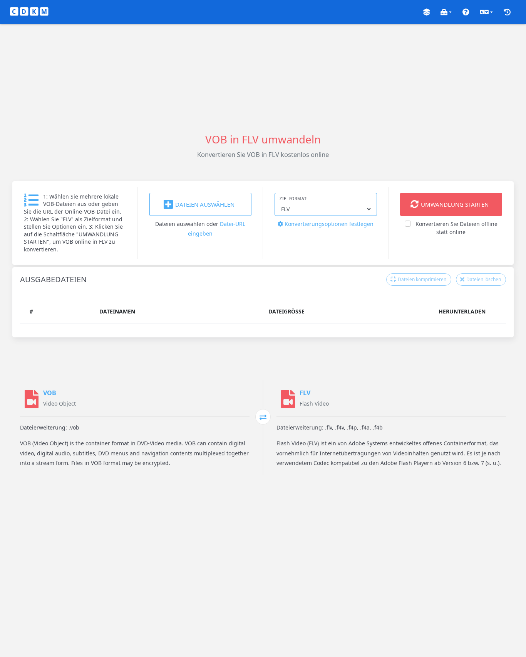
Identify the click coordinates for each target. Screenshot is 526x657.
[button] (426, 12)
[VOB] (31, 399)
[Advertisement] (263, 78)
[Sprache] (486, 12)
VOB (49, 393)
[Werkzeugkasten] (446, 12)
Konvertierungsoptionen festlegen (328, 223)
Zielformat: (294, 198)
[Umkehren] (263, 417)
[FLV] (288, 399)
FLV (305, 393)
